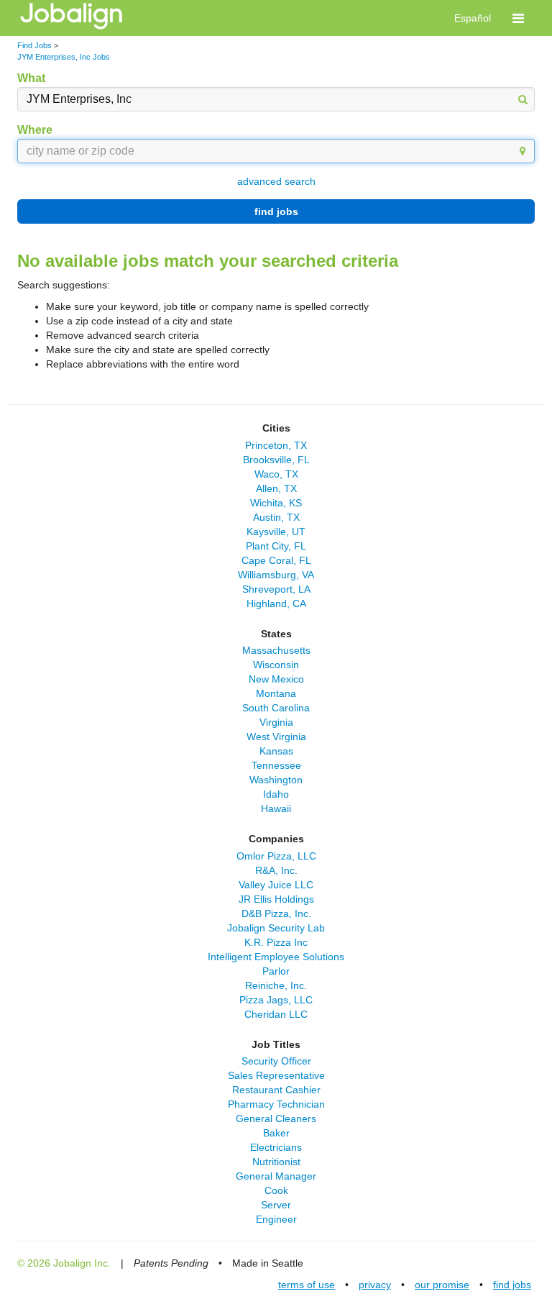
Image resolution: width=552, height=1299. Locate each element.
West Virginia (276, 736)
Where (34, 130)
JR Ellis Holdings (276, 899)
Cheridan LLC (276, 1014)
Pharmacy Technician (276, 1104)
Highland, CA (276, 603)
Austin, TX (276, 517)
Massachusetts (276, 650)
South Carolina (276, 708)
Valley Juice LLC (276, 884)
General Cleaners (276, 1118)
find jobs (276, 211)
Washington (276, 779)
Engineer (276, 1219)
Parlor (276, 971)
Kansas (276, 751)
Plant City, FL (276, 546)
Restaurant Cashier (276, 1089)
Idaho (276, 794)
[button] (518, 18)
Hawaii (276, 808)
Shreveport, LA (276, 589)
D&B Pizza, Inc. (276, 913)
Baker (276, 1133)
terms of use (306, 1284)
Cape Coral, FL (276, 560)
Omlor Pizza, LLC (276, 856)
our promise (442, 1284)
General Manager (276, 1176)
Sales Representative (276, 1075)
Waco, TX (276, 474)
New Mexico (276, 679)
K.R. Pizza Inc (276, 942)
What (31, 78)
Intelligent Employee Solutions (276, 956)
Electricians (276, 1147)
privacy (375, 1284)
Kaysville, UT (276, 531)
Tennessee (276, 765)
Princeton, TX (276, 445)
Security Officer (276, 1061)
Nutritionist (276, 1161)
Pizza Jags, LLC (276, 1000)
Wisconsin (276, 664)
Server (276, 1205)
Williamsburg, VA (276, 574)
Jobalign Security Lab (276, 928)
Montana (276, 693)
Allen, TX (276, 488)
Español (472, 18)
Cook (276, 1190)
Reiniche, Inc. (276, 985)
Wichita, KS (276, 503)
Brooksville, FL (276, 459)
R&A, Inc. (276, 870)
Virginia (276, 722)
